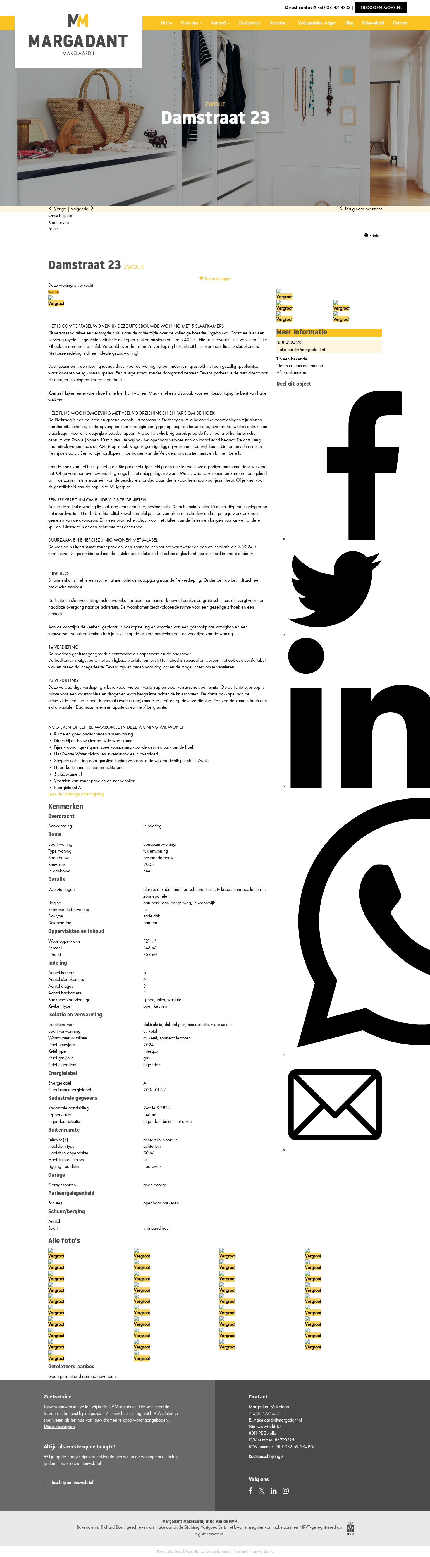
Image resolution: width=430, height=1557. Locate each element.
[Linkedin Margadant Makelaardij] (274, 1490)
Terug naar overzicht (362, 209)
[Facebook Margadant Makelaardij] (251, 1490)
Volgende (80, 209)
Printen (375, 235)
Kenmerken (58, 222)
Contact (400, 23)
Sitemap (240, 1551)
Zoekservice (249, 23)
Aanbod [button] (219, 23)
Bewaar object (217, 278)
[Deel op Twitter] (335, 634)
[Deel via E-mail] (335, 1150)
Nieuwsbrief (373, 23)
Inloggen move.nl (381, 7)
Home (166, 23)
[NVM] (350, 1528)
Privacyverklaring (261, 1551)
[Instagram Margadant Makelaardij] (286, 1490)
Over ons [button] (190, 23)
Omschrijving (60, 215)
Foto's (53, 229)
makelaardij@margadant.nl (300, 349)
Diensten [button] (277, 23)
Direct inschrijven (59, 1426)
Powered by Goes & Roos (174, 1551)
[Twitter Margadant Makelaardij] (262, 1490)
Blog (349, 23)
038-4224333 (337, 7)
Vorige (59, 209)
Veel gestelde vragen (317, 23)
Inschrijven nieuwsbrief (72, 1482)
